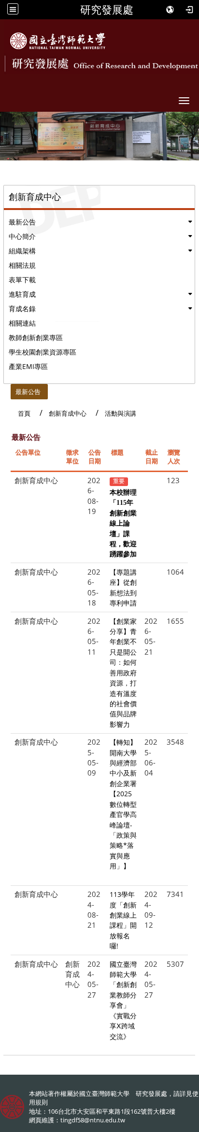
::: (6, 389)
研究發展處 (106, 9)
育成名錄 (22, 308)
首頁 (24, 413)
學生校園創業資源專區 (42, 351)
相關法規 (22, 265)
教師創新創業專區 (36, 337)
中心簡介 (22, 236)
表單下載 (22, 279)
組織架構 (22, 250)
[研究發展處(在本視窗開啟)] (58, 41)
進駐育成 (22, 294)
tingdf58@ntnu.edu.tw (92, 1120)
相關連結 (22, 323)
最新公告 (22, 221)
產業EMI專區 (28, 366)
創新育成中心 (67, 413)
